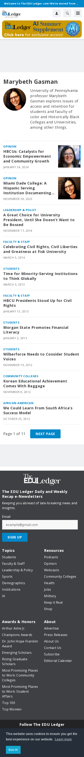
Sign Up (15, 537)
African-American (18, 403)
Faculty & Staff (16, 242)
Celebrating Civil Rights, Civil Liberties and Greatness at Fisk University (40, 249)
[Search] (67, 13)
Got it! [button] (13, 749)
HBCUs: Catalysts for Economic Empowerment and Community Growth (27, 156)
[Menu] (78, 13)
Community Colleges (20, 376)
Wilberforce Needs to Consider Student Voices (41, 356)
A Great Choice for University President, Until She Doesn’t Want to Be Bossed (39, 220)
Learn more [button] (63, 739)
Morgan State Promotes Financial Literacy (36, 330)
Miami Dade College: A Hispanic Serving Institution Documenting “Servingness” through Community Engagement (27, 188)
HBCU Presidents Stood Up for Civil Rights (37, 303)
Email (6, 516)
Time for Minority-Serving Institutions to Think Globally (40, 276)
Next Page (45, 434)
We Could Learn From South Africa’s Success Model (37, 410)
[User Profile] (57, 13)
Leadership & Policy (19, 210)
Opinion (10, 146)
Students (11, 269)
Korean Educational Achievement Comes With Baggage (35, 383)
